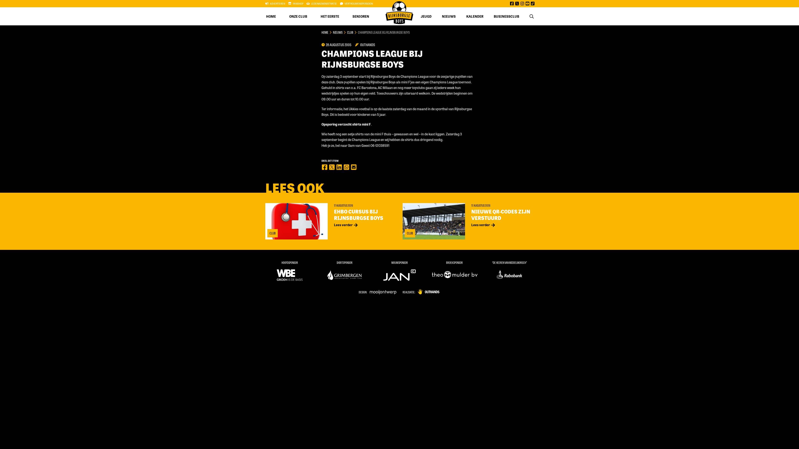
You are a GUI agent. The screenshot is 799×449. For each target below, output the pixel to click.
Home (271, 16)
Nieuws (449, 16)
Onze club (298, 16)
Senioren (360, 16)
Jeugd (426, 16)
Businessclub (506, 16)
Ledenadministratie (324, 3)
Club (350, 32)
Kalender (474, 16)
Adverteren (277, 3)
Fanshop (298, 3)
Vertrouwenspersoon (359, 3)
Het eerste (330, 16)
